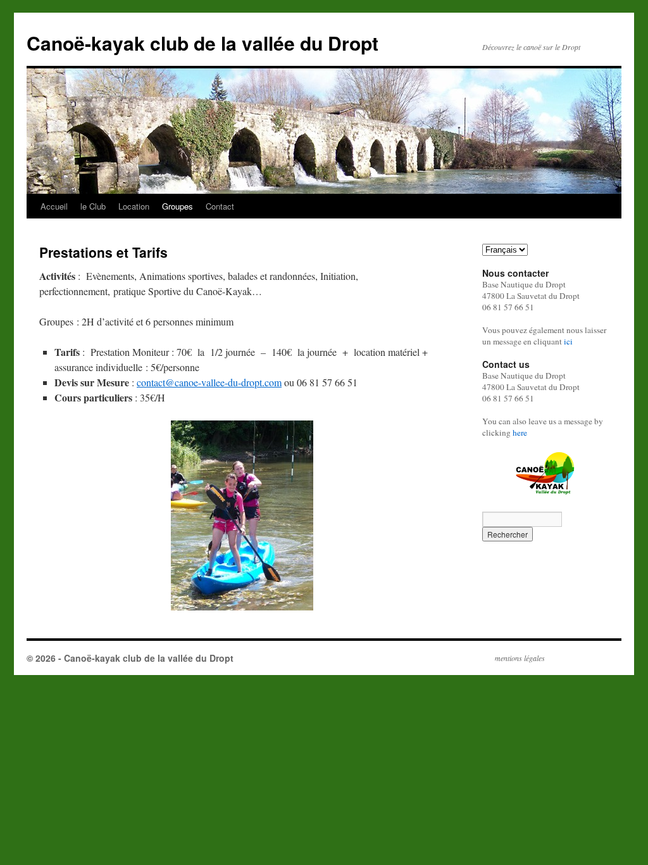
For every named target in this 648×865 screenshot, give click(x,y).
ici (568, 341)
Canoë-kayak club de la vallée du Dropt (202, 42)
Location (133, 206)
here (520, 432)
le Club (93, 206)
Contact (220, 206)
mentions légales (520, 658)
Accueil (54, 206)
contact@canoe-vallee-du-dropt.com (209, 382)
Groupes (177, 206)
